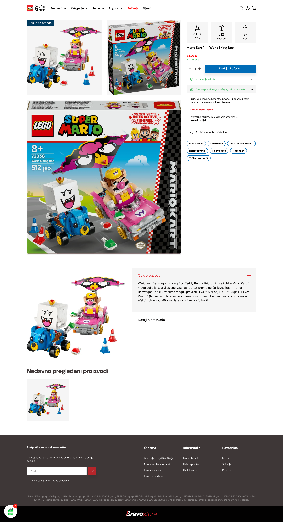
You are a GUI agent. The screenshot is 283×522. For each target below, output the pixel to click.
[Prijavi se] (248, 8)
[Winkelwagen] (254, 8)
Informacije (191, 448)
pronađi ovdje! (198, 120)
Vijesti (147, 8)
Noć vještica (219, 150)
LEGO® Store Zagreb (201, 109)
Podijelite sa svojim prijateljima (211, 132)
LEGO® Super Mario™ (241, 143)
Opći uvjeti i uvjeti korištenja (158, 458)
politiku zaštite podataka (56, 480)
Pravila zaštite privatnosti (157, 464)
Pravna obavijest (152, 470)
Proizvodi (227, 470)
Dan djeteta (216, 143)
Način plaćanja (191, 458)
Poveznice (230, 448)
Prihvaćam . (50, 480)
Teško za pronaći (198, 158)
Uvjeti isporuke (191, 464)
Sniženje (226, 464)
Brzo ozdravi (196, 143)
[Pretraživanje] (241, 8)
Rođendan (238, 150)
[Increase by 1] (199, 69)
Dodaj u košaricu (230, 68)
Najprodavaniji (197, 150)
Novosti (226, 458)
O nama (150, 448)
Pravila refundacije (153, 476)
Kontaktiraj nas (190, 470)
